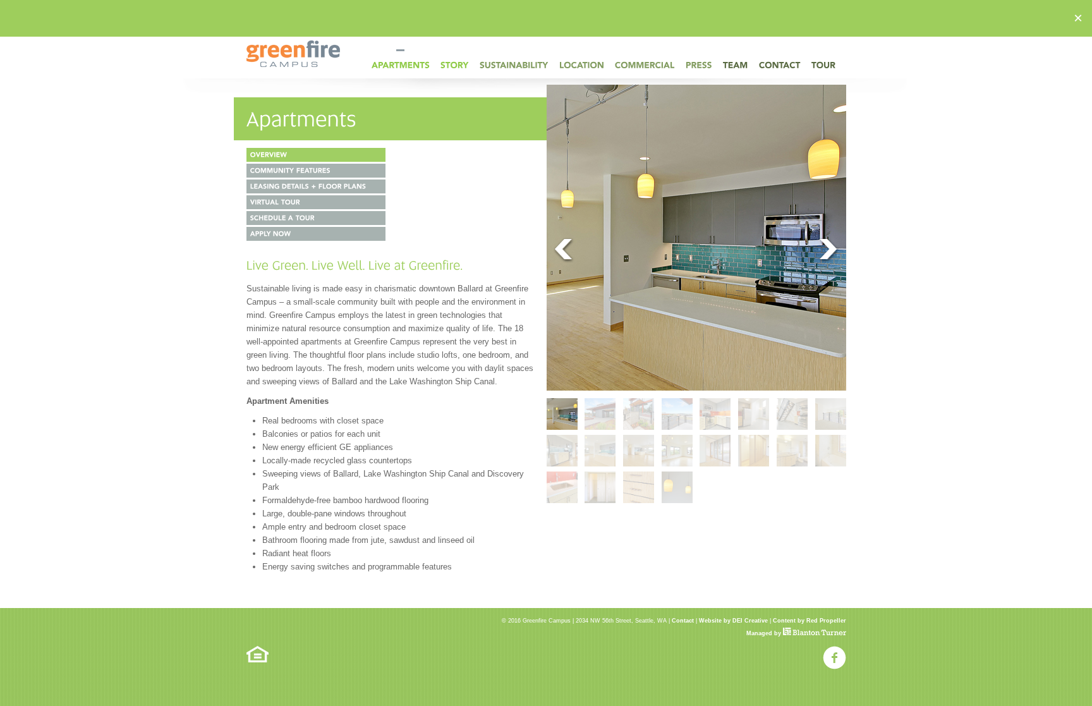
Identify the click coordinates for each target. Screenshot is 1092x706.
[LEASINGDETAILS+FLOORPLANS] (315, 186)
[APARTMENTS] (401, 65)
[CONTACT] (780, 65)
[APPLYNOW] (315, 234)
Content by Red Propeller (809, 621)
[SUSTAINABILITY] (514, 65)
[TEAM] (735, 65)
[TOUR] (823, 65)
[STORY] (454, 65)
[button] (1078, 18)
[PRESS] (699, 65)
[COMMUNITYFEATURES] (315, 171)
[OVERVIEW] (315, 155)
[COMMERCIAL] (645, 65)
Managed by (764, 633)
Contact (683, 621)
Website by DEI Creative (733, 621)
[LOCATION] (581, 65)
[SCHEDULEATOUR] (315, 218)
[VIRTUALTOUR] (315, 202)
